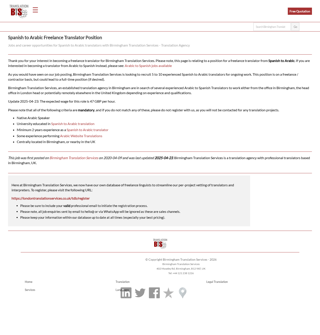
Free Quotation (300, 11)
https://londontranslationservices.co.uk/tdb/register (51, 198)
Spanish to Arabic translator (87, 130)
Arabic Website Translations (81, 136)
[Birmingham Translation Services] (160, 250)
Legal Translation (217, 281)
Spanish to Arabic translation (72, 124)
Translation (123, 281)
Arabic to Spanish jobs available (148, 65)
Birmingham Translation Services (73, 158)
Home (28, 281)
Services (30, 290)
